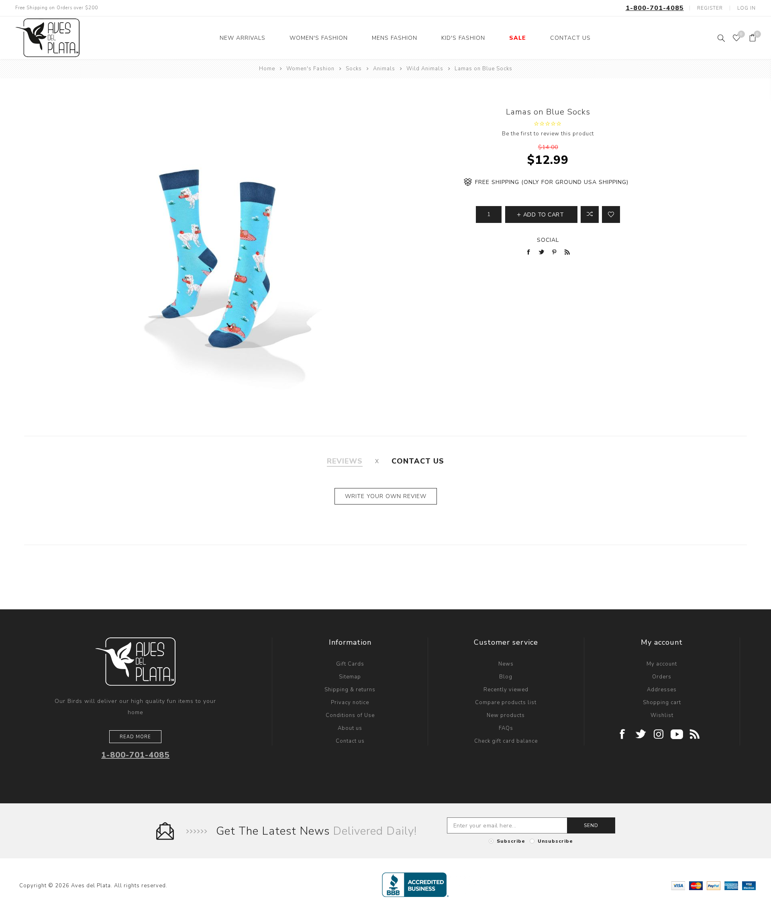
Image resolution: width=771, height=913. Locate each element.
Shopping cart (662, 702)
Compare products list (505, 702)
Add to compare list (590, 214)
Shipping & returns (349, 689)
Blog (505, 676)
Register (710, 8)
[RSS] (695, 735)
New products (506, 715)
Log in (746, 8)
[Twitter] (641, 735)
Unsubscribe (555, 841)
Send (591, 825)
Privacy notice (350, 702)
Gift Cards (350, 664)
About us (350, 728)
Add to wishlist (611, 214)
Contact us (350, 741)
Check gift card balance (506, 741)
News (506, 664)
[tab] (344, 461)
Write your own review (385, 496)
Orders (661, 676)
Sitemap (350, 676)
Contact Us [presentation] (418, 461)
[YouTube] (677, 735)
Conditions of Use (350, 715)
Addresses (662, 689)
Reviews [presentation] (345, 461)
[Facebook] (623, 735)
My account (662, 664)
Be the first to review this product (548, 133)
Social (548, 240)
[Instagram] (659, 735)
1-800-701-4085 (655, 8)
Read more (135, 737)
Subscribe (511, 841)
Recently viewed (505, 689)
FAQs (506, 728)
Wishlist (662, 715)
